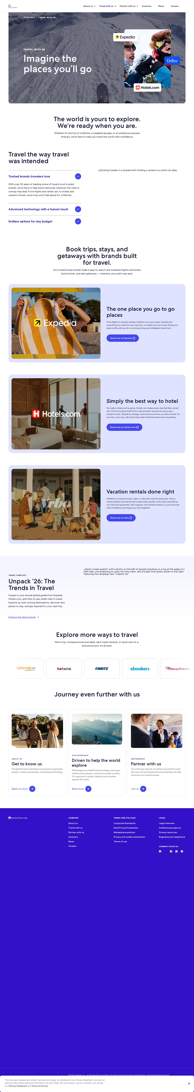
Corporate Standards (124, 823)
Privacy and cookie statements (129, 837)
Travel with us (106, 6)
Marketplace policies (124, 832)
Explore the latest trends (22, 617)
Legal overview (166, 823)
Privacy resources (168, 832)
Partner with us (127, 6)
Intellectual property (170, 827)
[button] (32, 789)
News (161, 6)
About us (88, 6)
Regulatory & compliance (172, 837)
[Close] (189, 1083)
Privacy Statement (18, 1086)
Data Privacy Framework (126, 827)
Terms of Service (40, 1086)
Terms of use (120, 841)
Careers (175, 6)
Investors (147, 6)
